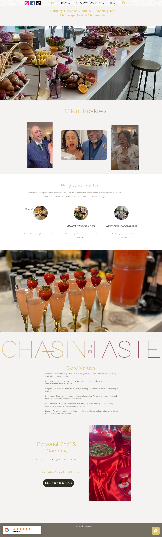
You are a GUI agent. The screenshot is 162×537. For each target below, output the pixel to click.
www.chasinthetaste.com (84, 526)
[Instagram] (27, 3)
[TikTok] (38, 3)
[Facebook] (32, 3)
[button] (49, 165)
